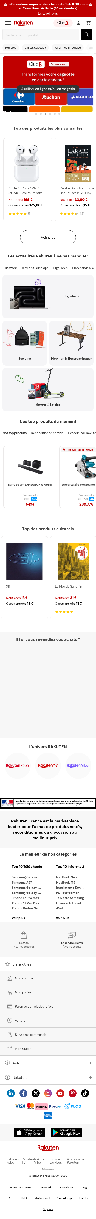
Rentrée (11, 268)
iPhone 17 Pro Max (25, 898)
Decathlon (66, 1187)
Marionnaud (42, 1198)
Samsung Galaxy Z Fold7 (28, 893)
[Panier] (88, 23)
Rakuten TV (28, 1160)
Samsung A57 (22, 882)
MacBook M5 (65, 882)
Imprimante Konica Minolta (72, 887)
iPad (59, 908)
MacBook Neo (66, 877)
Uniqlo (83, 1198)
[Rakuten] (22, 23)
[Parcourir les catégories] (8, 23)
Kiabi (24, 1198)
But (10, 1198)
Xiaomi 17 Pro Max (25, 903)
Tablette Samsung (70, 898)
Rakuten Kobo (13, 1160)
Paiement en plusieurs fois (34, 1006)
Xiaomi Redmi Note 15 (28, 908)
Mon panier (23, 992)
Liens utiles (22, 964)
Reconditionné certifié (47, 433)
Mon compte (24, 978)
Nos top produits (14, 433)
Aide (16, 1063)
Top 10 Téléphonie (27, 866)
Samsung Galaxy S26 (27, 877)
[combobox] (41, 35)
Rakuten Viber (40, 1160)
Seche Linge (64, 1198)
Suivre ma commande (30, 1034)
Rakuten (20, 1077)
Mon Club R (23, 1049)
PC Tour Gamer (67, 893)
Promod (46, 1187)
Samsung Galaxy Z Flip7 (28, 887)
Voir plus (48, 237)
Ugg (84, 1187)
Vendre (20, 1020)
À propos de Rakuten (75, 1160)
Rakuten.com (48, 1169)
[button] (48, 8)
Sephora (48, 1209)
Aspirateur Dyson (20, 1187)
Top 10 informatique (72, 866)
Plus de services (56, 1160)
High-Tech (60, 268)
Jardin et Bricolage (34, 268)
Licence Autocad (68, 903)
